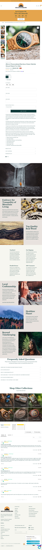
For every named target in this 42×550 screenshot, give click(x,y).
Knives (16, 513)
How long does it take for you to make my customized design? (15, 374)
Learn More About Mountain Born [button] (8, 302)
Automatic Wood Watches (33, 511)
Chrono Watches (23, 419)
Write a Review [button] (37, 432)
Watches (16, 508)
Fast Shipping (9, 151)
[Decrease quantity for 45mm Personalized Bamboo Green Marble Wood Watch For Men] (6, 111)
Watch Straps (37, 405)
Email (15, 529)
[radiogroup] (21, 84)
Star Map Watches (8, 405)
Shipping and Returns (4, 530)
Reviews (2, 538)
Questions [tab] (9, 434)
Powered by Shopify (17, 543)
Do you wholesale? (5, 369)
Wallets (16, 510)
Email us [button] (2, 522)
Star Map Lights (17, 514)
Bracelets (16, 511)
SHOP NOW (21, 19)
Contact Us (3, 532)
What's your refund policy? (7, 372)
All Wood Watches (32, 516)
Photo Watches (9, 419)
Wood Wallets (23, 405)
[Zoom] (38, 28)
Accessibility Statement (5, 535)
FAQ (1, 533)
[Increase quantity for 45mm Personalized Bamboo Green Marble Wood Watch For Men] (9, 111)
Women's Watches (32, 514)
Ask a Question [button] (29, 432)
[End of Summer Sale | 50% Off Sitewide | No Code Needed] (21, 0)
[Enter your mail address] (26, 532)
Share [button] (3, 463)
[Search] (37, 6)
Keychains (16, 516)
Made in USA (8, 148)
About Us (2, 527)
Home (3, 22)
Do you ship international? (7, 377)
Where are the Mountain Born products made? (11, 367)
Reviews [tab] (2, 434)
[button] (21, 82)
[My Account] (38, 6)
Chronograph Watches (33, 513)
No (9, 76)
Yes (7, 76)
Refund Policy (9, 153)
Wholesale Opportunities (5, 529)
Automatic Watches (36, 419)
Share (8, 156)
